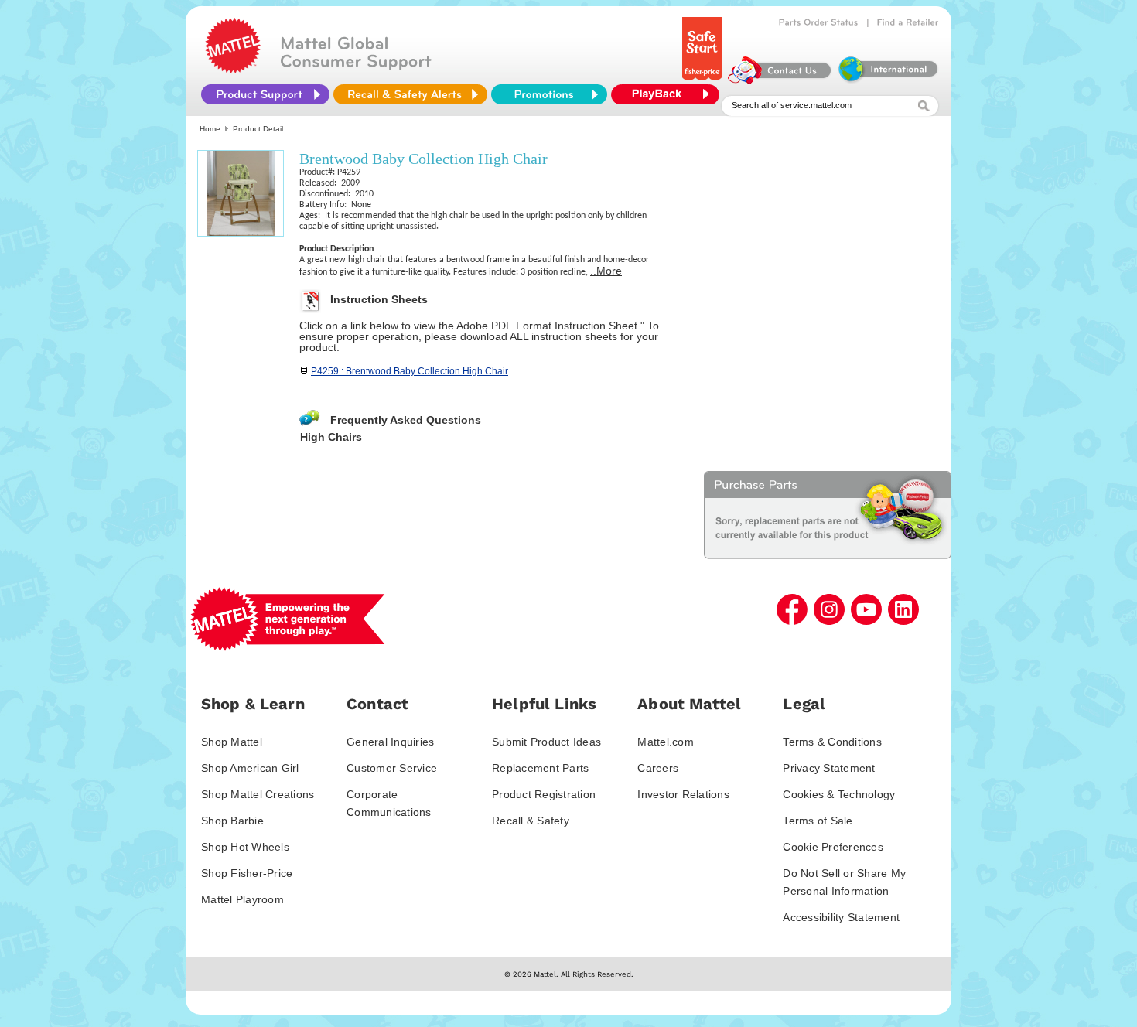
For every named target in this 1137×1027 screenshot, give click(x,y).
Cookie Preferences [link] (833, 847)
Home (210, 129)
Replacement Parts (540, 768)
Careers (657, 768)
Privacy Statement (829, 768)
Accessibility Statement (841, 917)
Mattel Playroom (242, 899)
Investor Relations (683, 794)
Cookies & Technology (839, 794)
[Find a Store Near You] (908, 22)
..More (606, 270)
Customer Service (392, 768)
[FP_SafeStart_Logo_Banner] (703, 80)
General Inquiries (390, 741)
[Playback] (669, 94)
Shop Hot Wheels (245, 847)
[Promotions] (549, 94)
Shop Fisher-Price (246, 873)
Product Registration (544, 794)
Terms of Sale (817, 820)
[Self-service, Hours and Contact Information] (780, 80)
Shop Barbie (232, 820)
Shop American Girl (250, 768)
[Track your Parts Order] (819, 22)
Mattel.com (665, 741)
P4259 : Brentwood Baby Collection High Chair (409, 371)
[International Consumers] (887, 80)
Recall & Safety (530, 820)
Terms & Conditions (832, 741)
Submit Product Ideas (546, 741)
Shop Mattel (231, 741)
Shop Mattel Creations (257, 794)
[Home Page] (233, 69)
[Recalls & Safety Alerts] (410, 94)
